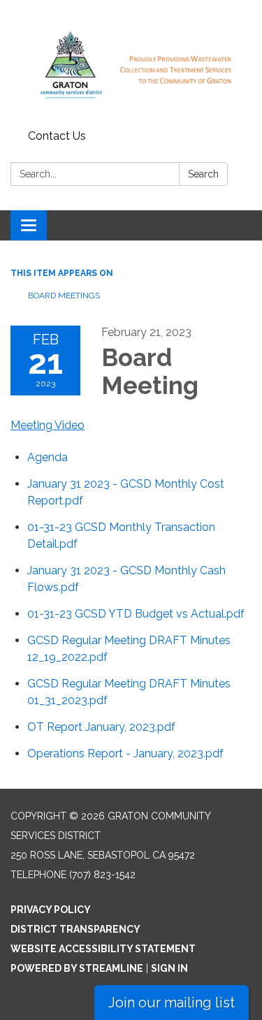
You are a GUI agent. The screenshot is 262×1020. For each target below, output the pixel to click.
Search (203, 174)
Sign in (169, 968)
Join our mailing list (171, 1002)
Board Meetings (64, 295)
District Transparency (75, 929)
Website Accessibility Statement (103, 948)
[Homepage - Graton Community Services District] (131, 62)
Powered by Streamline (76, 968)
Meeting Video (47, 425)
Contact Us (57, 136)
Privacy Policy (50, 909)
